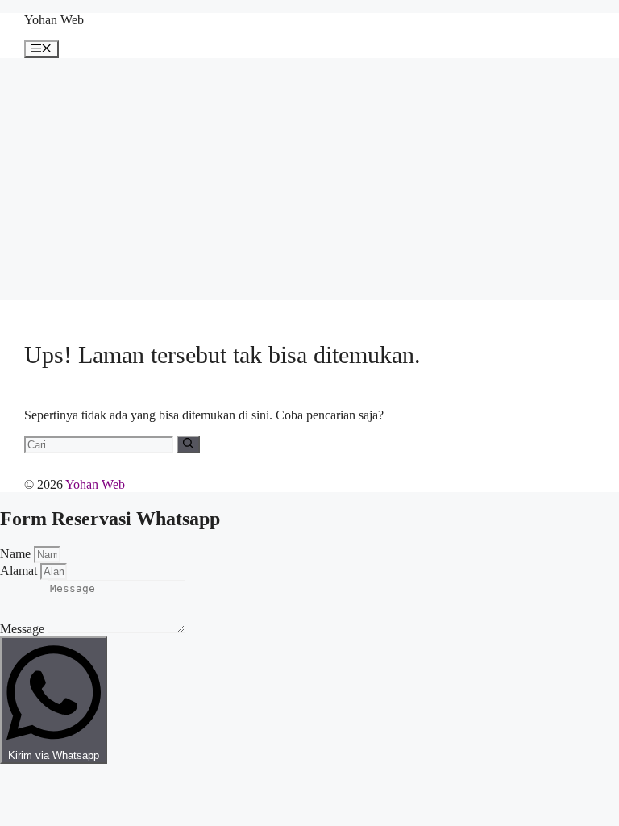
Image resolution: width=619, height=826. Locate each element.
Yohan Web (54, 20)
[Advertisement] (309, 179)
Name (17, 554)
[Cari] (188, 444)
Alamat (20, 571)
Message (24, 629)
